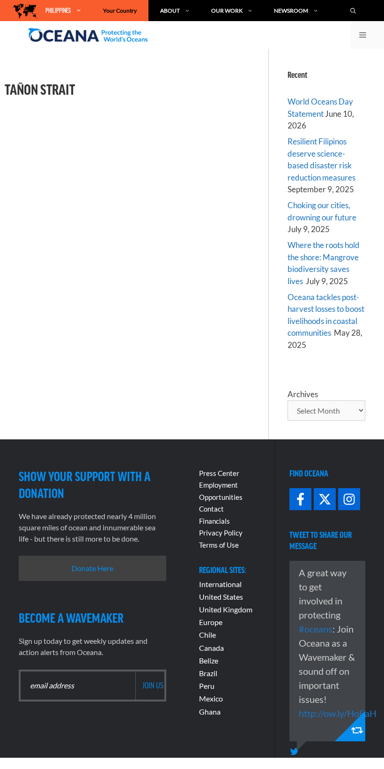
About (170, 10)
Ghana (210, 711)
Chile (207, 634)
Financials (214, 521)
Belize (208, 660)
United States (221, 596)
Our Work (227, 10)
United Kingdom (225, 609)
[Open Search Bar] (358, 10)
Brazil (208, 673)
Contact (211, 509)
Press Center (219, 473)
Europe (210, 622)
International (220, 584)
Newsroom (291, 10)
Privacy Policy (221, 532)
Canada (211, 647)
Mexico (211, 698)
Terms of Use (219, 545)
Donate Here (92, 568)
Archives (303, 394)
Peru (206, 685)
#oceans (315, 628)
